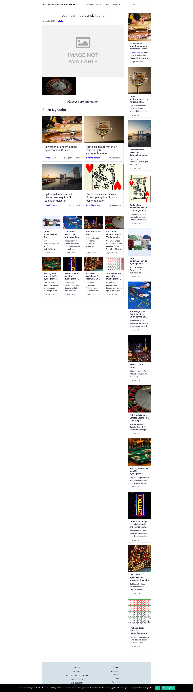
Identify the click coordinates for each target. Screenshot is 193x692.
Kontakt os (115, 4)
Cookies (106, 4)
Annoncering (88, 4)
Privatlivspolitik (168, 688)
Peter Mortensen (93, 158)
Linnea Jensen (50, 158)
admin (60, 21)
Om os (98, 4)
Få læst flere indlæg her (83, 101)
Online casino (135, 53)
